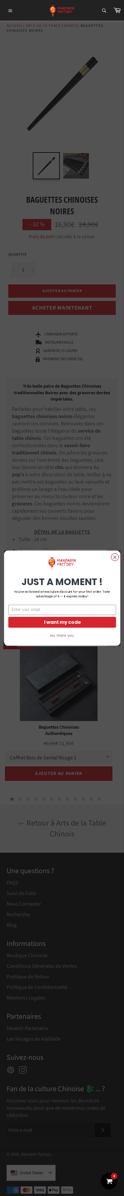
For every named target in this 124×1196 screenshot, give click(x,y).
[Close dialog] (114, 557)
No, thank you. (62, 635)
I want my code (62, 622)
